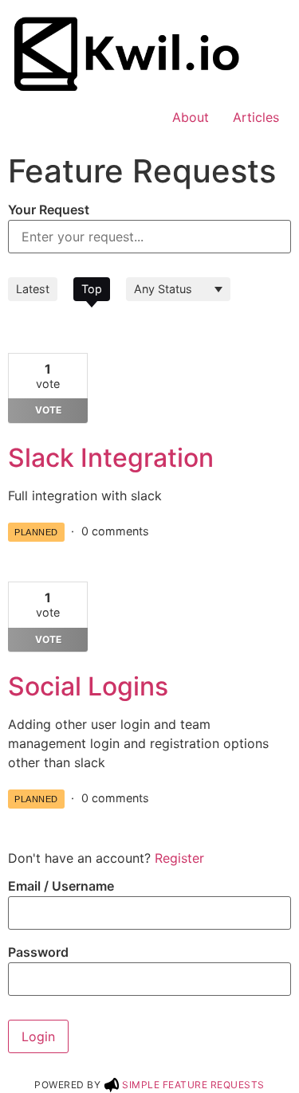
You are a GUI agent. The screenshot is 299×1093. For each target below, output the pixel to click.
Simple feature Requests (193, 1085)
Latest (32, 289)
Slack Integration (111, 457)
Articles (256, 117)
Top (91, 289)
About (190, 117)
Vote (48, 410)
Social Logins (88, 686)
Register (179, 858)
